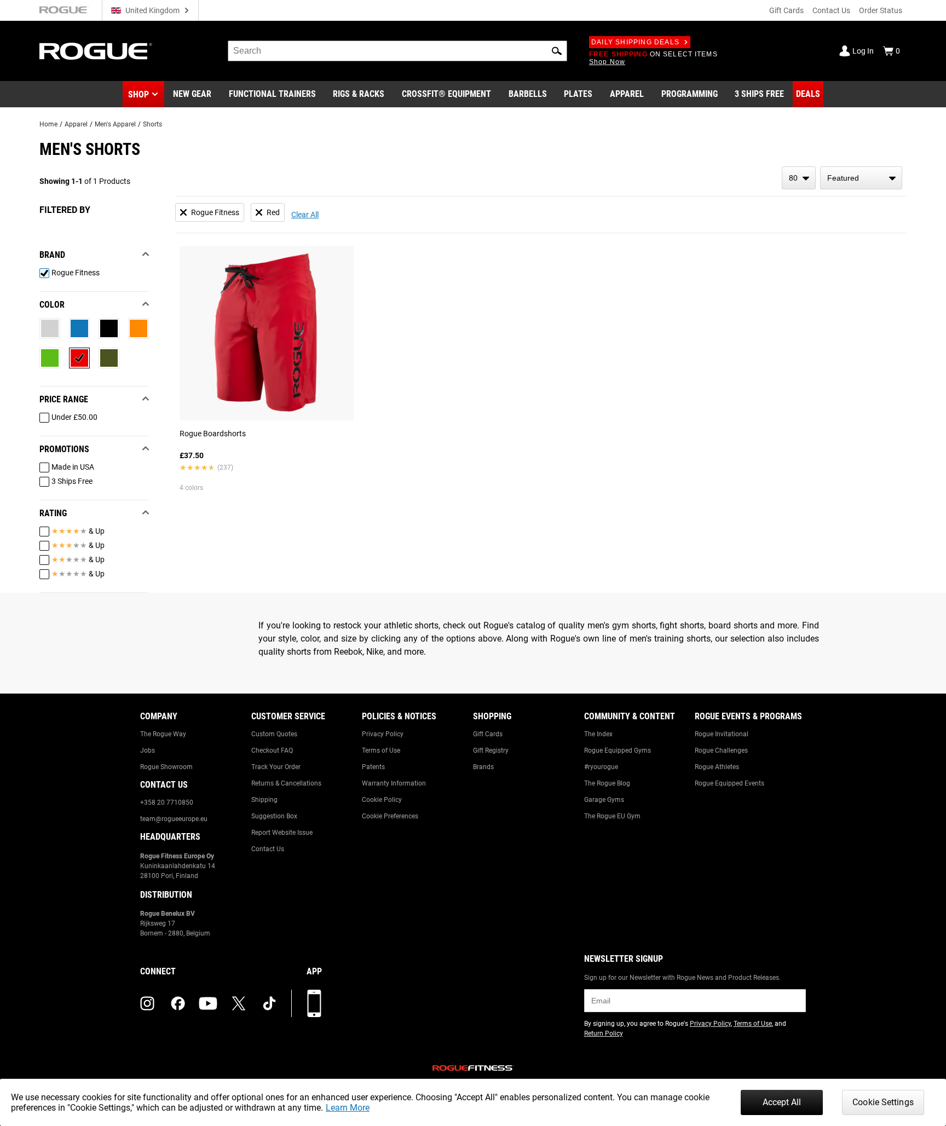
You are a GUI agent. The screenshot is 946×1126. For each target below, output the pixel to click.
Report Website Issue (282, 832)
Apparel (76, 124)
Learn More (348, 1107)
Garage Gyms (604, 800)
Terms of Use (381, 750)
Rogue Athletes (717, 767)
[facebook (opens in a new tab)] (178, 1003)
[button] (556, 51)
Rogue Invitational (721, 734)
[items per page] (799, 177)
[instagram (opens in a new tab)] (147, 1003)
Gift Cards (786, 10)
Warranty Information (394, 783)
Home (48, 124)
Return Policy (603, 1033)
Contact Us (831, 10)
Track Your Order (276, 767)
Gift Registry (491, 750)
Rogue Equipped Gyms (617, 750)
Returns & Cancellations (286, 783)
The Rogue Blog (607, 783)
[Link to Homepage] (95, 51)
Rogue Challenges (721, 750)
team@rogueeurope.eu (173, 819)
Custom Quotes (274, 734)
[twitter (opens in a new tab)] (238, 1003)
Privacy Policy (382, 734)
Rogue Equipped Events (729, 783)
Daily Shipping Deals (635, 42)
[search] (397, 51)
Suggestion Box (274, 816)
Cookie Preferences (390, 816)
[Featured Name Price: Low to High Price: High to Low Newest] (861, 177)
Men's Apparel (115, 124)
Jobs (147, 750)
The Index (598, 734)
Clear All (305, 214)
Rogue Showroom (166, 767)
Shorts (152, 124)
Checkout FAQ (272, 750)
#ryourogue (601, 767)
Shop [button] (138, 94)
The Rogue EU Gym (612, 816)
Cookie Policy (382, 800)
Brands (483, 767)
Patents (373, 767)
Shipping (264, 800)
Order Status (880, 10)
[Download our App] (314, 1003)
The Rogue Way (163, 734)
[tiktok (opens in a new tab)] (269, 1003)
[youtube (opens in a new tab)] (208, 1003)
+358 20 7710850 (166, 802)
